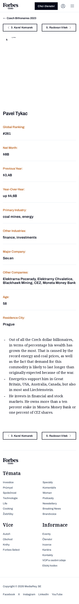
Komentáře (49, 487)
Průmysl (8, 487)
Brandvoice (49, 514)
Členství (47, 539)
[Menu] (72, 6)
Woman (47, 492)
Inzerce (46, 544)
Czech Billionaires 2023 (21, 18)
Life (5, 503)
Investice (8, 482)
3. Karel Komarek (22, 27)
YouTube (57, 594)
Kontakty (47, 555)
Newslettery (50, 503)
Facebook (9, 594)
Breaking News (52, 508)
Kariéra (46, 549)
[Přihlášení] (63, 6)
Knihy (6, 544)
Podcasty (48, 498)
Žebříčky (8, 514)
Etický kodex (49, 565)
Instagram (29, 594)
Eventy (46, 534)
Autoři (6, 534)
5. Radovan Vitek (57, 27)
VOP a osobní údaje (54, 560)
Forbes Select (11, 549)
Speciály (48, 482)
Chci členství (46, 6)
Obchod (7, 539)
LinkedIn (43, 594)
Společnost (9, 492)
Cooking (8, 508)
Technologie (10, 498)
